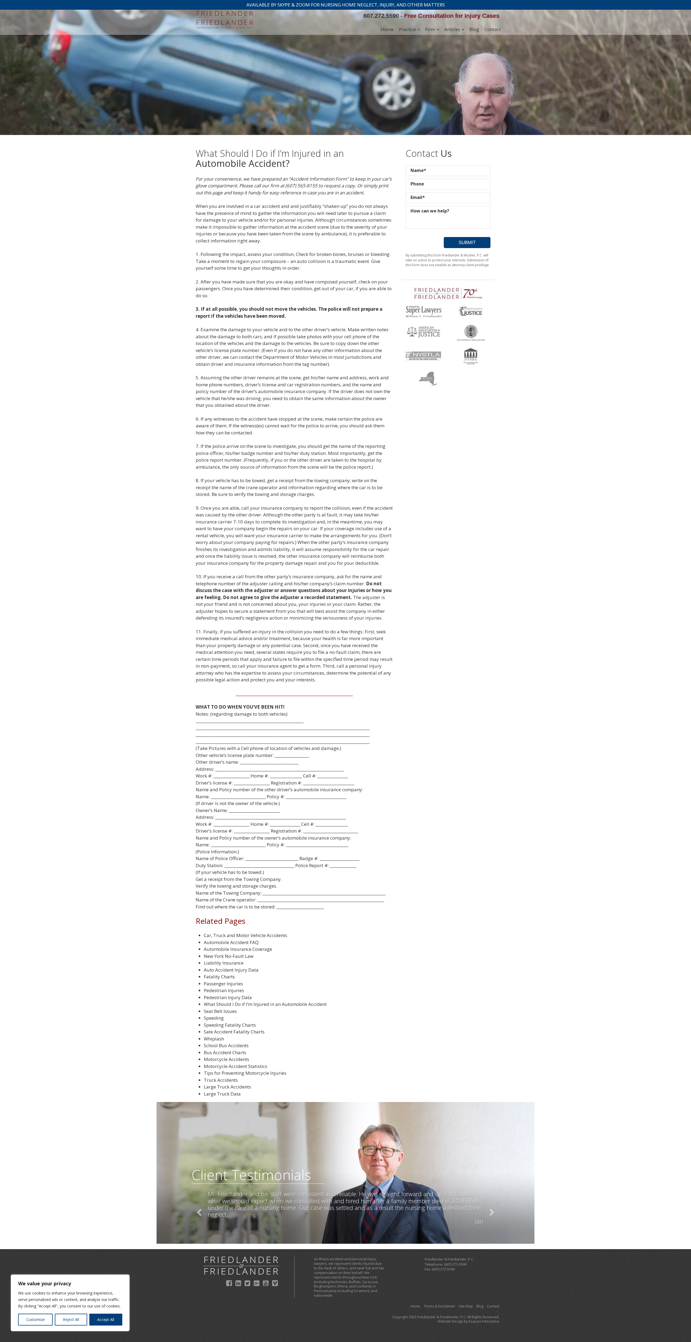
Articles (452, 29)
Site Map (466, 1306)
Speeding (214, 1018)
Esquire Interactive (484, 1321)
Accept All (105, 1319)
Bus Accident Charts (225, 1052)
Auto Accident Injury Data (231, 970)
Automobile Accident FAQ (231, 942)
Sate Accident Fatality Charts (234, 1032)
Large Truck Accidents (227, 1087)
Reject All (71, 1319)
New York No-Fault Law (228, 956)
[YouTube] (266, 1282)
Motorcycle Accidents (226, 1059)
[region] (70, 1303)
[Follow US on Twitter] (247, 1282)
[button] (198, 1211)
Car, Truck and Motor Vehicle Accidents (245, 935)
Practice (408, 29)
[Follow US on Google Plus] (256, 1282)
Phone (417, 184)
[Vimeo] (275, 1282)
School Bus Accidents (226, 1045)
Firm (430, 29)
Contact (493, 29)
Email (418, 197)
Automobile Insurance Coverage (238, 949)
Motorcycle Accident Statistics (235, 1066)
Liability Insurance (223, 963)
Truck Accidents (221, 1080)
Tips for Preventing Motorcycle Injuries (245, 1073)
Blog (474, 29)
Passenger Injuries (223, 984)
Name (418, 170)
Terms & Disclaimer (439, 1306)
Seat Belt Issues (220, 1011)
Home (387, 29)
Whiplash (214, 1039)
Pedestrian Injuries (224, 990)
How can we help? (430, 211)
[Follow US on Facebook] (229, 1282)
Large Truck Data (222, 1094)
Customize (35, 1319)
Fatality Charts (219, 976)
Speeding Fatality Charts (230, 1025)
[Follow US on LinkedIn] (238, 1282)
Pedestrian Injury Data (228, 997)
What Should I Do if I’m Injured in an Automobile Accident (265, 1004)
